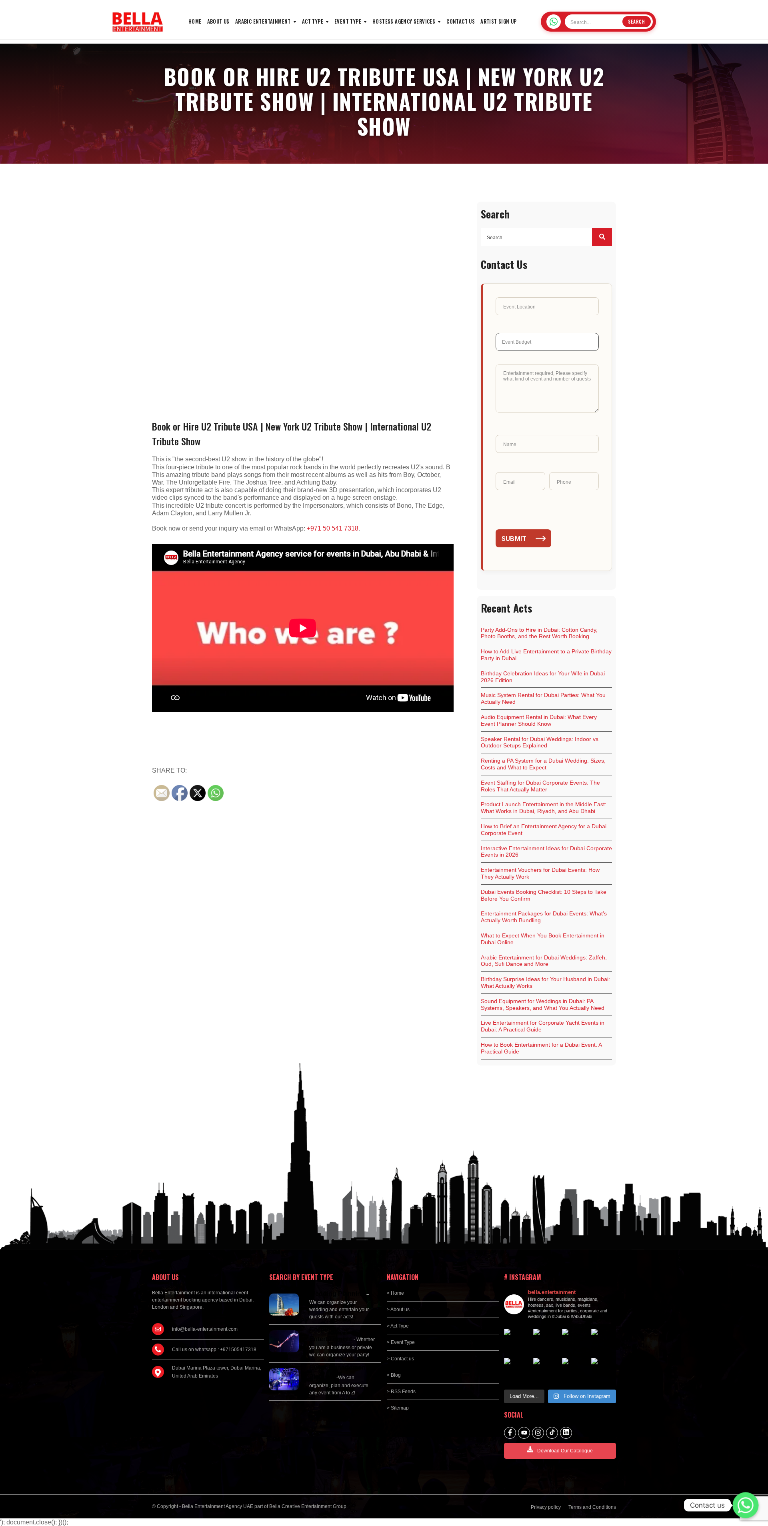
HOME (195, 21)
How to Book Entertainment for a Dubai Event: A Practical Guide (541, 1048)
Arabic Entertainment (263, 21)
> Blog (394, 1375)
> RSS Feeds (401, 1391)
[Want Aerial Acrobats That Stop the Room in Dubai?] (574, 1370)
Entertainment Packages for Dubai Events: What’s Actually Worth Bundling (544, 916)
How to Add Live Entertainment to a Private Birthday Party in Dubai (546, 654)
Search (636, 21)
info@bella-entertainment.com (205, 1329)
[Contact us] (745, 1505)
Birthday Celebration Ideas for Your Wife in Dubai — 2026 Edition (546, 676)
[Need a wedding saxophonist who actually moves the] (516, 1341)
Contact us (460, 21)
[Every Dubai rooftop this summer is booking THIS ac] (603, 1341)
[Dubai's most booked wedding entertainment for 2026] (574, 1341)
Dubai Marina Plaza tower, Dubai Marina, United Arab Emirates (216, 1372)
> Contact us (400, 1359)
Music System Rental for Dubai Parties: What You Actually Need (543, 698)
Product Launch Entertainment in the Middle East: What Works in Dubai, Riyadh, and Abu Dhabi (543, 807)
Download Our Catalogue (565, 1451)
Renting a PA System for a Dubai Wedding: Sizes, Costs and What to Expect (543, 764)
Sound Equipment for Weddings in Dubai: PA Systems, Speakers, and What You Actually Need (542, 1004)
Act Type (312, 21)
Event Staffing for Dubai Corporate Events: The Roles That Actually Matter (540, 786)
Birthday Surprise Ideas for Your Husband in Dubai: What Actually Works (545, 982)
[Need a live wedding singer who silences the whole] (545, 1341)
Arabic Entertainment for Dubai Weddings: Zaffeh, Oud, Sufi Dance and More (544, 960)
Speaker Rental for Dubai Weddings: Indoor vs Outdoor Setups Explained (539, 742)
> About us (398, 1309)
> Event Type (401, 1342)
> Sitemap (398, 1408)
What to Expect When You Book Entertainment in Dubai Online (542, 938)
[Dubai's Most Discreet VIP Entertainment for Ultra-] (545, 1370)
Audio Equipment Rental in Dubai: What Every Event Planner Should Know (539, 720)
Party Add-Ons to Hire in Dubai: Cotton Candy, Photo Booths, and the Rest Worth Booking (539, 633)
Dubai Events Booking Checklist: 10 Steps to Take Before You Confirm (543, 895)
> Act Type (398, 1326)
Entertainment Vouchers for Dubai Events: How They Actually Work (540, 873)
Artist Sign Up (498, 21)
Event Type (347, 21)
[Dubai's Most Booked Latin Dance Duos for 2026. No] (603, 1370)
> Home (395, 1293)
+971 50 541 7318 (332, 528)
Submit (514, 539)
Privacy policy (546, 1507)
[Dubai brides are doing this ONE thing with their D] (516, 1370)
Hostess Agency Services (403, 21)
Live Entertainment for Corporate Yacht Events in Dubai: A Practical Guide (542, 1026)
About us (218, 21)
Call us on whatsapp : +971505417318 (214, 1349)
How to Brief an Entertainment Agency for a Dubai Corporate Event (543, 829)
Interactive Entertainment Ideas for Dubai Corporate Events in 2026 (546, 851)
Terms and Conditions (592, 1507)
